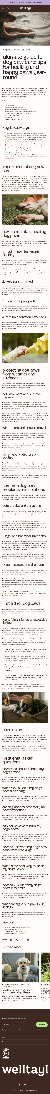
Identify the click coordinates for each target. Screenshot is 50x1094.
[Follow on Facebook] (19, 1085)
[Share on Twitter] (16, 939)
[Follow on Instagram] (25, 1085)
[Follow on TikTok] (31, 1085)
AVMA (25, 931)
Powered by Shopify (31, 1090)
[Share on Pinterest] (22, 939)
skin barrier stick (14, 188)
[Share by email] (28, 939)
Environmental (15, 49)
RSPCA (24, 933)
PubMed (27, 927)
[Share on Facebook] (11, 939)
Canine (7, 49)
